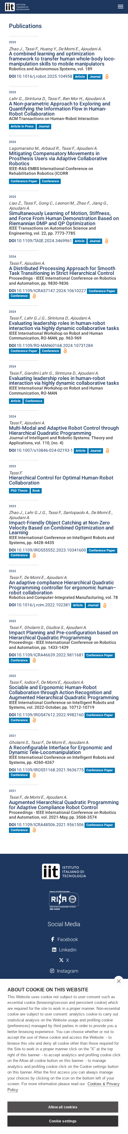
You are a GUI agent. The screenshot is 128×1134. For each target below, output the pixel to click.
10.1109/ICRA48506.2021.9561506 (46, 824)
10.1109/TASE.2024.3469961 (40, 240)
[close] (119, 981)
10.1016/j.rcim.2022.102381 (39, 604)
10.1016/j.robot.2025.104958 (40, 76)
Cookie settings (63, 1121)
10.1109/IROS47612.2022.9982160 (46, 714)
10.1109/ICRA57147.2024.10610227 (47, 290)
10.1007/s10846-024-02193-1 (41, 450)
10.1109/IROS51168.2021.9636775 (46, 769)
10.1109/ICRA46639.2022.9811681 (46, 654)
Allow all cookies (62, 1107)
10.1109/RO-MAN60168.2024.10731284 (51, 345)
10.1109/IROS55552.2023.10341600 (47, 550)
